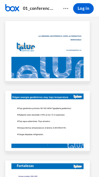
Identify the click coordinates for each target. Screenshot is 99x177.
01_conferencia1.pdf (38, 8)
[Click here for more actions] (65, 8)
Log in (83, 8)
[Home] (12, 8)
